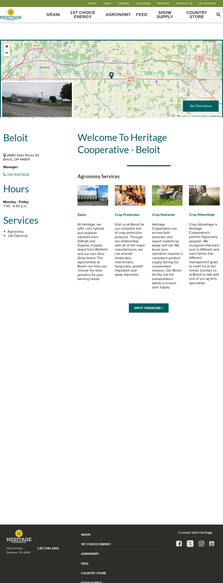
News (107, 3)
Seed (82, 215)
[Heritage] (22, 14)
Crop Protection (127, 215)
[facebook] (179, 544)
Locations (143, 3)
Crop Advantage (202, 214)
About (92, 3)
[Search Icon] (218, 14)
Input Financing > (148, 308)
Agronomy (118, 14)
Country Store (196, 14)
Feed (141, 14)
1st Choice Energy (82, 14)
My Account (207, 3)
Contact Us (184, 3)
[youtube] (211, 544)
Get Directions (201, 106)
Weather (163, 3)
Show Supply (165, 14)
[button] (6, 46)
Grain (53, 14)
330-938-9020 (17, 175)
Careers (123, 3)
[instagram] (201, 544)
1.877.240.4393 (48, 548)
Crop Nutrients (163, 215)
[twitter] (190, 544)
